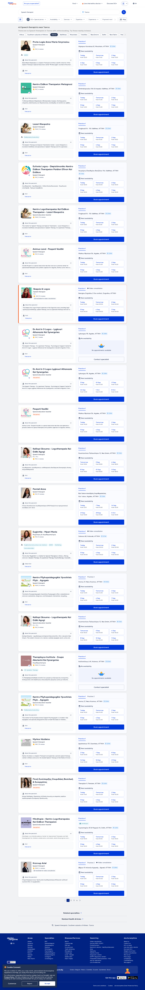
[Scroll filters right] (113, 19)
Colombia (89, 969)
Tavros (54, 35)
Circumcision (69, 947)
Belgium (77, 969)
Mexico (83, 969)
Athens (30, 941)
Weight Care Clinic (129, 951)
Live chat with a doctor (131, 947)
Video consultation (95, 941)
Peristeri (30, 947)
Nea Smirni (95, 35)
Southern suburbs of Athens (37, 35)
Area (91, 949)
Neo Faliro (113, 35)
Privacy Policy (9, 977)
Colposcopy (68, 953)
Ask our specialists (95, 960)
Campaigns (127, 958)
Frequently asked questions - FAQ (100, 958)
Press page (127, 956)
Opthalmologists (50, 953)
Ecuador (95, 969)
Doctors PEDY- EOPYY (96, 943)
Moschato (73, 35)
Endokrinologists (50, 955)
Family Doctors (94, 945)
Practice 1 (82, 41)
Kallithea (63, 35)
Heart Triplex (69, 958)
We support (127, 962)
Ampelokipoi (31, 949)
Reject (29, 984)
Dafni (104, 35)
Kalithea (30, 951)
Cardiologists (49, 958)
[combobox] (49, 12)
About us (126, 941)
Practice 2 (90, 577)
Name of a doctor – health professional (102, 947)
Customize (12, 984)
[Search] (124, 12)
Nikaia (30, 956)
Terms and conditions (99, 985)
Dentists (47, 947)
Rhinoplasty (68, 951)
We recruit (127, 955)
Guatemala (102, 969)
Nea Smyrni (31, 958)
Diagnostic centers (96, 955)
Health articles (94, 953)
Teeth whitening (70, 949)
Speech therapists (61, 925)
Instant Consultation (130, 953)
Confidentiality (128, 960)
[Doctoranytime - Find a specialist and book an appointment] (52, 925)
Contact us (127, 943)
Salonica (30, 943)
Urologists (48, 956)
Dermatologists (49, 943)
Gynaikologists (49, 945)
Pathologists (48, 949)
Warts (67, 941)
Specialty (93, 951)
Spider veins (68, 956)
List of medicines (95, 962)
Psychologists (49, 951)
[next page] (79, 900)
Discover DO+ (128, 949)
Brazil (108, 969)
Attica (21, 35)
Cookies (110, 985)
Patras (30, 953)
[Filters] (20, 19)
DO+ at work (128, 945)
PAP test (67, 945)
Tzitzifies (84, 35)
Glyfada (30, 955)
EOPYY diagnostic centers (98, 956)
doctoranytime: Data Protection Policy (126, 985)
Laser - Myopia (69, 955)
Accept (47, 984)
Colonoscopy (69, 943)
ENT (46, 941)
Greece (72, 969)
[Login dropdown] (124, 3)
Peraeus (30, 945)
